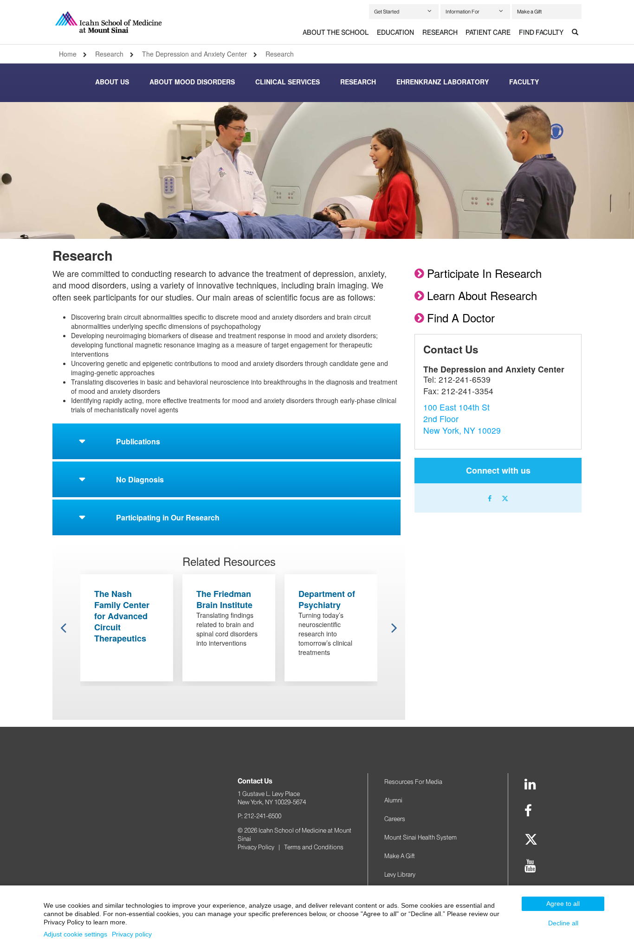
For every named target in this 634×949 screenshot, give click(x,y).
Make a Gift (529, 11)
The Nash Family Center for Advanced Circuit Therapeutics (121, 616)
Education (395, 32)
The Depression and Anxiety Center (194, 53)
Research (440, 32)
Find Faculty (541, 32)
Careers (394, 818)
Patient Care (488, 32)
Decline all (563, 923)
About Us (112, 81)
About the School (336, 32)
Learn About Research (482, 295)
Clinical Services (287, 81)
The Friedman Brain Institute (224, 599)
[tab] (335, 33)
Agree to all (563, 903)
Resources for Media (413, 781)
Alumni (393, 800)
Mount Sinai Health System (420, 837)
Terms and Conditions (313, 847)
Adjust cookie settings (75, 934)
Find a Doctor (461, 317)
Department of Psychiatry (326, 599)
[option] (317, 170)
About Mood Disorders (192, 81)
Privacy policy (132, 934)
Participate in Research (484, 273)
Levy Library (399, 874)
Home (68, 53)
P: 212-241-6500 (259, 816)
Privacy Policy (256, 847)
